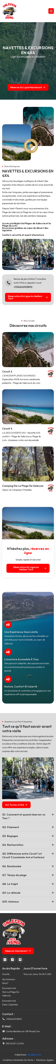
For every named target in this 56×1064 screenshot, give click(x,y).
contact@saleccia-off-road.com (23, 1031)
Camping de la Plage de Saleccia (22, 485)
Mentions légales (45, 1059)
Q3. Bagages (10, 836)
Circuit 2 (7, 371)
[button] (51, 11)
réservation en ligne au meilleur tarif (25, 297)
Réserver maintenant (16, 950)
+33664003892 (23, 287)
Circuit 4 (7, 428)
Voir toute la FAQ (14, 804)
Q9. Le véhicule (11, 892)
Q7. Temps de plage (14, 875)
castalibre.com (34, 1054)
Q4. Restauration (12, 844)
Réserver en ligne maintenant (26, 87)
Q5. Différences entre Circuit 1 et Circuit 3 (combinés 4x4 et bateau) (23, 855)
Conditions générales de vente (17, 1059)
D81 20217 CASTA (15, 1043)
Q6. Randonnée (11, 866)
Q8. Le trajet (10, 884)
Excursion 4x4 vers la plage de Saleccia (10, 992)
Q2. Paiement (10, 827)
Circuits (5, 974)
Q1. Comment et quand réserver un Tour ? (23, 816)
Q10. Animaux (10, 901)
